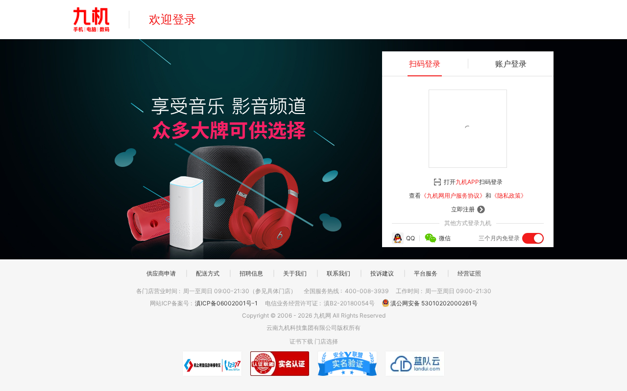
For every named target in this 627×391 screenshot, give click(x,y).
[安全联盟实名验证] (347, 363)
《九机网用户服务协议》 (453, 195)
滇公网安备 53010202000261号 (433, 303)
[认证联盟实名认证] (280, 363)
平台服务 (425, 273)
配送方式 (207, 273)
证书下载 (301, 341)
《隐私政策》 (509, 195)
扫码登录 (424, 64)
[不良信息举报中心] (212, 363)
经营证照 (469, 273)
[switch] (533, 238)
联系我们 (338, 273)
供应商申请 (161, 273)
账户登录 (511, 64)
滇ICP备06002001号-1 (227, 303)
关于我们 (295, 273)
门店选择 (326, 341)
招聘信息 (251, 273)
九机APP (467, 181)
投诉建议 (382, 273)
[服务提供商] (415, 363)
